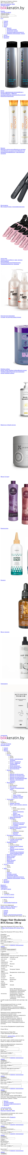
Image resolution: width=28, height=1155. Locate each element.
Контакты (6, 37)
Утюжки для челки (18, 796)
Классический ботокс (15, 767)
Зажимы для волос (5, 260)
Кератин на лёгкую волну (7, 149)
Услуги (5, 25)
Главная (6, 21)
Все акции (6, 36)
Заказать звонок (5, 14)
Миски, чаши (16, 814)
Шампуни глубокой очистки (8, 425)
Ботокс (2, 90)
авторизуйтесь (11, 1036)
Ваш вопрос (4, 1149)
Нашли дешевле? (11, 949)
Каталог (6, 23)
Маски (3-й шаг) (5, 476)
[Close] (5, 1140)
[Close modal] (10, 1062)
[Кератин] (12, 770)
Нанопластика (4, 528)
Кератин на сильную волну (11, 150)
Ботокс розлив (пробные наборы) (9, 370)
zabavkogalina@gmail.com (10, 902)
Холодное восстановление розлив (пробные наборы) (12, 372)
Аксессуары (4, 258)
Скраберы (15, 825)
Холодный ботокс (9, 96)
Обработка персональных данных (16, 33)
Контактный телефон (7, 1053)
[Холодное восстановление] (21, 835)
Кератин (3, 148)
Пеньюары (16, 832)
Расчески (10, 262)
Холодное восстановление (8, 315)
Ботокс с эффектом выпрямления (15, 763)
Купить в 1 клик (5, 954)
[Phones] (1, 741)
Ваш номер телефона (7, 941)
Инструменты (4, 205)
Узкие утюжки (17, 795)
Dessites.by (13, 1117)
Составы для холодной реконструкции (11, 317)
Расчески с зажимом (18, 824)
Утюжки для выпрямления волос (16, 206)
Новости (9, 28)
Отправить (3, 948)
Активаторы (4, 735)
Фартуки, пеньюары (13, 264)
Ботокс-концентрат (13, 95)
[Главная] (14, 739)
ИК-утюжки (4, 206)
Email (2, 943)
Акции (5, 35)
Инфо (5, 26)
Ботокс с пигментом (15, 761)
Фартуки (15, 833)
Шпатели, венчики (18, 815)
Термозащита (4, 683)
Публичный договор (12, 30)
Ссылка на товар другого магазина (10, 1068)
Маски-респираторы (5, 262)
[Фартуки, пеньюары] (21, 828)
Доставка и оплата (12, 29)
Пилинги (3, 580)
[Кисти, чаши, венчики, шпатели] (10, 806)
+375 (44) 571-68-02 (6, 744)
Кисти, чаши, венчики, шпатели (18, 804)
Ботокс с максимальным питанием (10, 92)
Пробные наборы (5, 369)
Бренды (6, 22)
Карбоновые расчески (19, 822)
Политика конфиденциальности (15, 32)
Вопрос (3, 1050)
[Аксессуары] (13, 799)
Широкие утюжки (18, 797)
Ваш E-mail (4, 1056)
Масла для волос (5, 632)
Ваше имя (4, 940)
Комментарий (4, 1073)
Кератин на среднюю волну (17, 775)
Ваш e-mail (4, 1066)
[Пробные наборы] (16, 842)
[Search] (3, 741)
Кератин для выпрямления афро (18, 778)
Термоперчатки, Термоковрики (18, 827)
